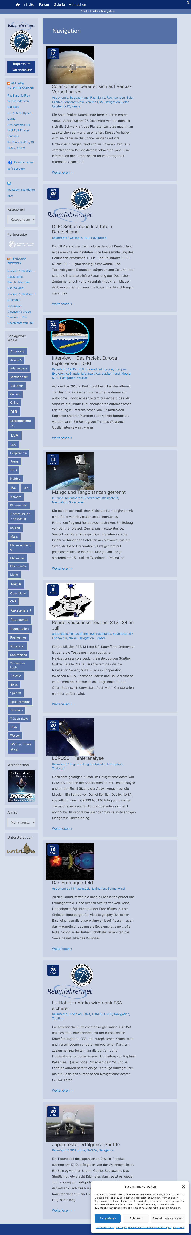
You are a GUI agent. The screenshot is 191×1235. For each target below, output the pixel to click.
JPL (27, 488)
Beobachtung (79, 97)
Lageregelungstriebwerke (88, 764)
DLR (14, 412)
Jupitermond (111, 373)
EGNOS (97, 1014)
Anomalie (17, 351)
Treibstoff (59, 768)
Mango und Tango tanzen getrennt (89, 492)
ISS (13, 488)
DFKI (80, 369)
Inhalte (28, 5)
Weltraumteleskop (21, 746)
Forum (44, 5)
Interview (93, 373)
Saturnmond (18, 655)
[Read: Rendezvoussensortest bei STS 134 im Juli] (70, 601)
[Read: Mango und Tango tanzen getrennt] (70, 470)
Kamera (15, 497)
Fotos (14, 461)
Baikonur (16, 386)
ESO (13, 445)
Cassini (15, 394)
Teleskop (16, 710)
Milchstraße (18, 566)
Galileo (74, 238)
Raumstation (19, 629)
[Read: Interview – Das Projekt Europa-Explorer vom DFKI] (70, 336)
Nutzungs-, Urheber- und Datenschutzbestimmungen (143, 1227)
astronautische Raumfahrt (70, 634)
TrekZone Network (16, 261)
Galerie (59, 5)
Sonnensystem (73, 102)
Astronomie (60, 97)
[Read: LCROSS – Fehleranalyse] (70, 737)
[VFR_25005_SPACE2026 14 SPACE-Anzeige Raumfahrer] (21, 786)
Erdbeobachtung (20, 423)
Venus (90, 102)
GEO (13, 470)
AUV (73, 369)
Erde (71, 1014)
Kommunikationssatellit (20, 516)
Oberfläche (18, 593)
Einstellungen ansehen (168, 1218)
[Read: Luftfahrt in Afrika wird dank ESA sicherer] (70, 981)
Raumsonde (20, 620)
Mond (14, 574)
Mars (14, 536)
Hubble (15, 478)
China (14, 402)
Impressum (178, 1227)
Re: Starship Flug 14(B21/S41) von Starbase (18, 101)
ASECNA (84, 1014)
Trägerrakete (19, 718)
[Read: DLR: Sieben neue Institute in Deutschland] (70, 205)
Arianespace (18, 368)
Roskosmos (18, 637)
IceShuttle (72, 373)
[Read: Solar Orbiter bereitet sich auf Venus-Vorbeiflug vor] (70, 65)
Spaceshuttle (122, 634)
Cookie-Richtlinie (105, 1227)
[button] (183, 1187)
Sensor (100, 638)
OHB (13, 601)
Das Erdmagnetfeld (72, 882)
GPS (73, 1150)
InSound (57, 498)
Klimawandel (18, 505)
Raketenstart (21, 610)
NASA (16, 584)
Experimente (92, 498)
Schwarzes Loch (17, 665)
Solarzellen (76, 502)
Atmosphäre (19, 377)
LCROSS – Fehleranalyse (78, 758)
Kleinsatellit (110, 498)
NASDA (92, 1150)
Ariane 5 (16, 360)
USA (13, 727)
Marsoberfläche (20, 547)
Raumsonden (116, 97)
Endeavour (59, 638)
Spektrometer (20, 702)
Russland (17, 646)
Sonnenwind (116, 888)
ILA (83, 373)
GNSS (85, 238)
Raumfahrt (97, 97)
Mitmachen (77, 5)
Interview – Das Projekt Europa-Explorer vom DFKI (85, 360)
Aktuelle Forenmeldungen (20, 85)
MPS (55, 378)
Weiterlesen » (62, 173)
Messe (125, 373)
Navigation (112, 102)
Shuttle (15, 676)
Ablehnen (135, 1218)
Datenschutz (22, 70)
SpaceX (15, 693)
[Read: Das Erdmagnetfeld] (70, 861)
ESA (14, 435)
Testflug (57, 1018)
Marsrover (17, 558)
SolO (66, 106)
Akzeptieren (108, 1218)
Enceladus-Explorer (99, 369)
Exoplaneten (18, 453)
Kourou (15, 528)
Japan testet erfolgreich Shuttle (86, 1144)
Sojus (14, 684)
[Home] (17, 4)
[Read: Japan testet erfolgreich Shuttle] (70, 1123)
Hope (81, 1150)
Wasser (15, 735)
